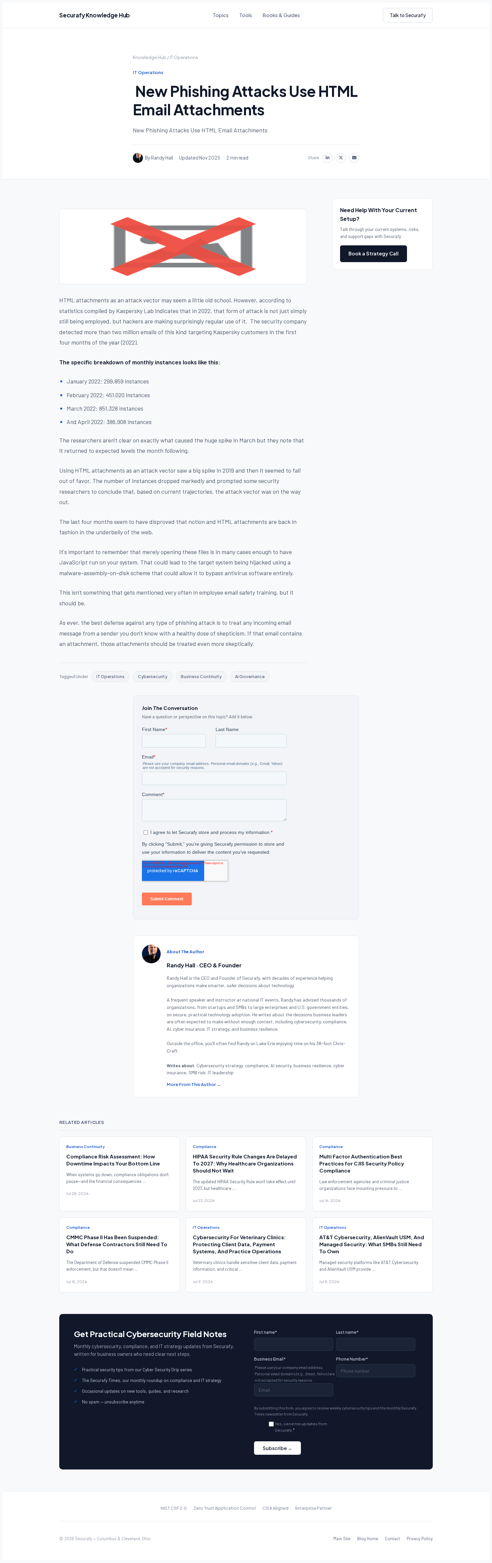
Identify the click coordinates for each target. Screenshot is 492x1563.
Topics (221, 15)
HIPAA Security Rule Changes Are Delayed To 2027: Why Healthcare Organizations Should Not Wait (245, 1163)
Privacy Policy (420, 1538)
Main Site (341, 1538)
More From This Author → (194, 1084)
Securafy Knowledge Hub (94, 15)
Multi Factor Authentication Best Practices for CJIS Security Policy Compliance (361, 1163)
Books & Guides (281, 15)
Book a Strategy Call (373, 253)
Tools (245, 15)
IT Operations (184, 57)
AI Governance (250, 676)
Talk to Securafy (408, 15)
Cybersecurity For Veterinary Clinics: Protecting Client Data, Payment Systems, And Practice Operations (239, 1244)
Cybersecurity (152, 676)
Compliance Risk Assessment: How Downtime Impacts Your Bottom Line (113, 1159)
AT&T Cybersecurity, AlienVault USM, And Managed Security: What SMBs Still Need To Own (371, 1244)
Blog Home (367, 1538)
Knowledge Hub (149, 57)
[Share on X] (341, 158)
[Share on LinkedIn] (327, 158)
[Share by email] (354, 158)
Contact (392, 1538)
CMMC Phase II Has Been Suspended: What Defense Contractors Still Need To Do (116, 1244)
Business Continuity (201, 676)
